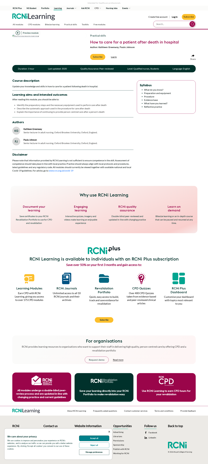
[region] (58, 444)
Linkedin (152, 438)
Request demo (97, 359)
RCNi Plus (17, 8)
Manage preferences (94, 452)
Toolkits (85, 24)
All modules (18, 24)
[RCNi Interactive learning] (26, 410)
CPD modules (34, 24)
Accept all (94, 438)
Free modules (99, 24)
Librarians (117, 436)
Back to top (175, 426)
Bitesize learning (52, 24)
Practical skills (70, 24)
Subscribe (189, 17)
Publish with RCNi (121, 449)
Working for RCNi (121, 453)
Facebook (153, 433)
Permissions (118, 441)
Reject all (94, 445)
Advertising (118, 432)
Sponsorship (118, 445)
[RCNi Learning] (33, 16)
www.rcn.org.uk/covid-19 (61, 170)
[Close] (109, 432)
